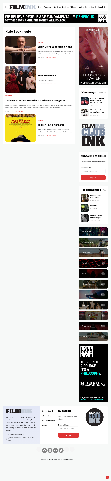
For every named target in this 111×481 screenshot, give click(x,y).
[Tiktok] (61, 450)
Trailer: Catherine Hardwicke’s (35, 100)
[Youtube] (55, 450)
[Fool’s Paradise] (20, 79)
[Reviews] (93, 305)
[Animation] (93, 231)
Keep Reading (51, 58)
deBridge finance (17, 467)
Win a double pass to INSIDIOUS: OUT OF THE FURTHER (97, 100)
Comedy (40, 120)
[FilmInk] (23, 7)
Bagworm (93, 205)
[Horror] (93, 273)
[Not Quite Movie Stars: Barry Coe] (85, 218)
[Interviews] (93, 284)
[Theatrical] (93, 326)
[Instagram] (49, 450)
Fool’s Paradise (47, 75)
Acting (40, 42)
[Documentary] (93, 242)
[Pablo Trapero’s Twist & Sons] (85, 198)
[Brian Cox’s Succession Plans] (20, 50)
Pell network (20, 465)
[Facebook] (44, 450)
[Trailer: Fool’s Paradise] (20, 128)
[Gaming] (93, 263)
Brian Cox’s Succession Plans (55, 46)
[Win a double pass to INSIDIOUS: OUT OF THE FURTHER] (85, 101)
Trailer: (51, 124)
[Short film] (93, 315)
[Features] (93, 252)
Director (8, 96)
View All (102, 92)
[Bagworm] (85, 208)
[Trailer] (93, 336)
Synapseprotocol (9, 465)
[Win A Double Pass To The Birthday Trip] (85, 112)
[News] (93, 294)
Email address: (86, 167)
